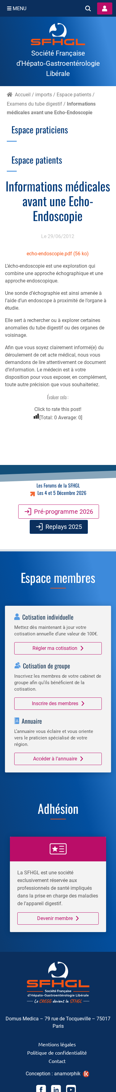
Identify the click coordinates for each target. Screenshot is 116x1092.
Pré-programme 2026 (63, 511)
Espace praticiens (39, 129)
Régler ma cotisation (54, 648)
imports (43, 95)
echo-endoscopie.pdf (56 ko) (58, 254)
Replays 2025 (63, 526)
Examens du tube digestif (34, 104)
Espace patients (74, 95)
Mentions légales (57, 1044)
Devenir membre (55, 918)
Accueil (23, 95)
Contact (57, 1061)
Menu (18, 8)
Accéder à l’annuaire (55, 759)
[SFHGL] (58, 35)
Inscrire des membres (55, 703)
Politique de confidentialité (57, 1052)
